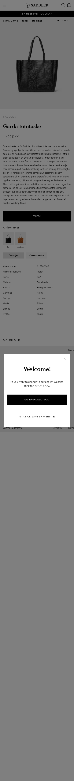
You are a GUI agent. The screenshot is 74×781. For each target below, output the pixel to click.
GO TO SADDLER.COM (37, 400)
